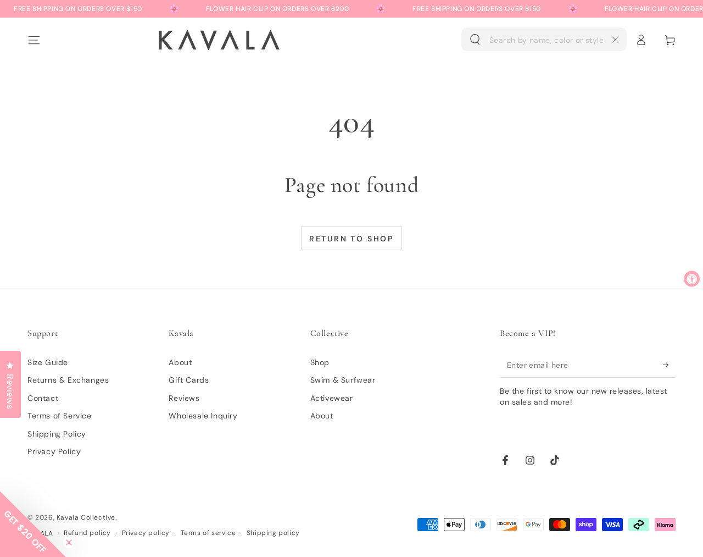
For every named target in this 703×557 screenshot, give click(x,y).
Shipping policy (273, 532)
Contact (42, 398)
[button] (544, 39)
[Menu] (33, 39)
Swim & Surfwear (343, 380)
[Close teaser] (69, 542)
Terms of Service (59, 416)
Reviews (184, 398)
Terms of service (208, 532)
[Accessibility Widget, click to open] (692, 278)
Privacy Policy (54, 451)
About (180, 362)
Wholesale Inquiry (203, 416)
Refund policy (87, 532)
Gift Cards (189, 380)
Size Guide (47, 362)
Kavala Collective (86, 517)
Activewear (331, 398)
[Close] (615, 39)
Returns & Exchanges (68, 380)
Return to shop (351, 239)
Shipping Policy (56, 434)
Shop (320, 362)
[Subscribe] (669, 365)
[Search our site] (475, 39)
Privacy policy (146, 532)
